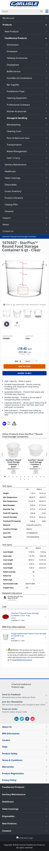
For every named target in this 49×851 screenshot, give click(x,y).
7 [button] (28, 476)
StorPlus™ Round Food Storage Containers (19, 236)
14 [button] (28, 479)
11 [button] (44, 476)
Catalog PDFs (11, 204)
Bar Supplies (13, 84)
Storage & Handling (17, 118)
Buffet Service (13, 71)
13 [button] (24, 479)
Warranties (8, 766)
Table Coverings (12, 178)
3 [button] (12, 476)
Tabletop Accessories (17, 58)
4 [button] (16, 476)
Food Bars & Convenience (19, 78)
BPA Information (11, 733)
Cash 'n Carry (13, 158)
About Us (7, 726)
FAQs (4, 746)
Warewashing (13, 124)
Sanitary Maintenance (15, 164)
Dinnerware (13, 44)
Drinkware (12, 51)
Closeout (9, 211)
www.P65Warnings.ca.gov (22, 660)
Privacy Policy (9, 780)
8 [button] (32, 476)
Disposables (11, 184)
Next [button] (47, 454)
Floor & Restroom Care (18, 138)
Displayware (13, 64)
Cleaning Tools (14, 131)
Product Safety (9, 753)
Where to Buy (24, 373)
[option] (13, 458)
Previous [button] (2, 454)
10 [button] (40, 476)
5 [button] (20, 476)
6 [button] (24, 476)
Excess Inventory (13, 191)
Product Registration (13, 773)
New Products (12, 31)
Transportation (14, 144)
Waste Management (17, 151)
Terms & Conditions (12, 760)
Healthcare (10, 171)
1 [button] (5, 476)
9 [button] (36, 476)
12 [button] (20, 479)
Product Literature (14, 197)
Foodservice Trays (15, 91)
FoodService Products (16, 38)
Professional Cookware (18, 104)
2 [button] (9, 476)
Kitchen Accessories (16, 111)
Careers (6, 740)
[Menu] (47, 11)
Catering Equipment (17, 98)
